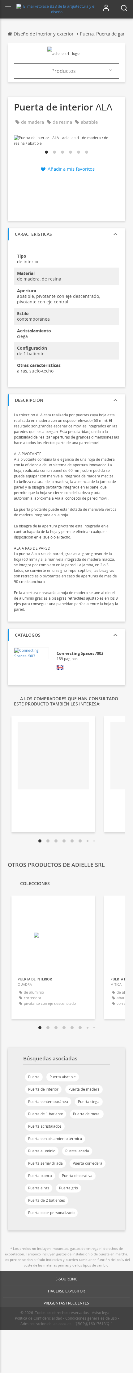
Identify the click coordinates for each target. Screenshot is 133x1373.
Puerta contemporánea (48, 1101)
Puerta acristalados (45, 1126)
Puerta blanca (40, 1175)
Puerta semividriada (45, 1163)
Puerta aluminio (41, 1151)
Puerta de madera (84, 1089)
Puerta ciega (89, 1101)
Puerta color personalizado (51, 1212)
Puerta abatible (62, 1077)
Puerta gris (68, 1188)
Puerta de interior (43, 1089)
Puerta (34, 1077)
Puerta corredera (87, 1163)
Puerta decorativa (77, 1175)
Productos (63, 71)
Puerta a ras (38, 1188)
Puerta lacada (77, 1151)
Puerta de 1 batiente (45, 1114)
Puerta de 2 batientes (46, 1200)
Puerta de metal (87, 1114)
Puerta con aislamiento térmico (55, 1138)
